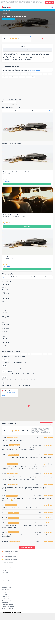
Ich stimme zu (49, 2)
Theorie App (5, 602)
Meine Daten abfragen (6, 580)
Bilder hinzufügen (47, 110)
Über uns (4, 570)
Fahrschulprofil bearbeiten (35, 70)
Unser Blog (5, 592)
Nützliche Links (6, 596)
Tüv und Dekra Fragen (8, 608)
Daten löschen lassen (6, 579)
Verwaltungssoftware (8, 606)
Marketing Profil (6, 600)
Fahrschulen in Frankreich (11, 554)
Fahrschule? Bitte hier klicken (6, 10)
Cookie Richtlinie (5, 589)
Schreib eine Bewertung (27, 547)
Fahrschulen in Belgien (10, 559)
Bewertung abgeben (24, 38)
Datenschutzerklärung (6, 587)
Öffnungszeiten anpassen (8, 277)
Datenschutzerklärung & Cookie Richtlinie (36, 2)
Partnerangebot (6, 598)
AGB (3, 584)
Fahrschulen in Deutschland (12, 551)
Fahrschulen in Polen (10, 556)
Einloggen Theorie (47, 38)
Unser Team (5, 572)
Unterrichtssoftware (7, 604)
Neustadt (5, 13)
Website (3, 395)
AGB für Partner (5, 585)
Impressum (4, 582)
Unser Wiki (5, 594)
